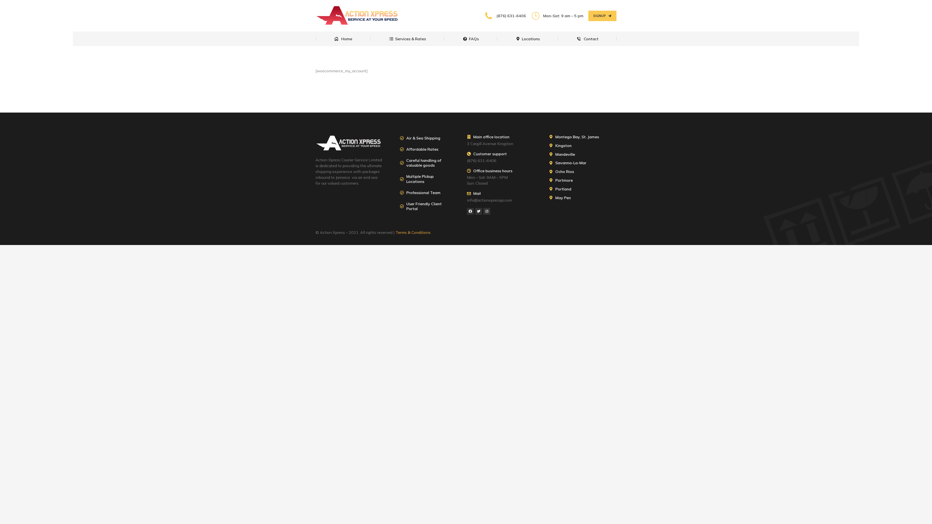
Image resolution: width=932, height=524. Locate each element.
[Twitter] (478, 211)
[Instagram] (486, 211)
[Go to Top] (925, 517)
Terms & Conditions (413, 232)
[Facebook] (470, 211)
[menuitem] (343, 39)
